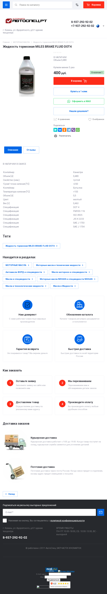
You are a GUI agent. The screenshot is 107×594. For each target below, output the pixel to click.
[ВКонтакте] (60, 130)
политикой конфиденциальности (67, 520)
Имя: (42, 577)
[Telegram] (69, 130)
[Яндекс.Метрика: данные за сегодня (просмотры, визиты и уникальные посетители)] (66, 571)
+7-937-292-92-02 (82, 25)
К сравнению (64, 119)
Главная (6, 42)
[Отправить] (100, 512)
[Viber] (73, 130)
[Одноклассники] (64, 130)
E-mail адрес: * (42, 574)
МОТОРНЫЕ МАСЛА (21, 42)
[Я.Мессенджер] (55, 130)
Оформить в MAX (81, 101)
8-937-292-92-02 (82, 22)
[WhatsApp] (78, 130)
